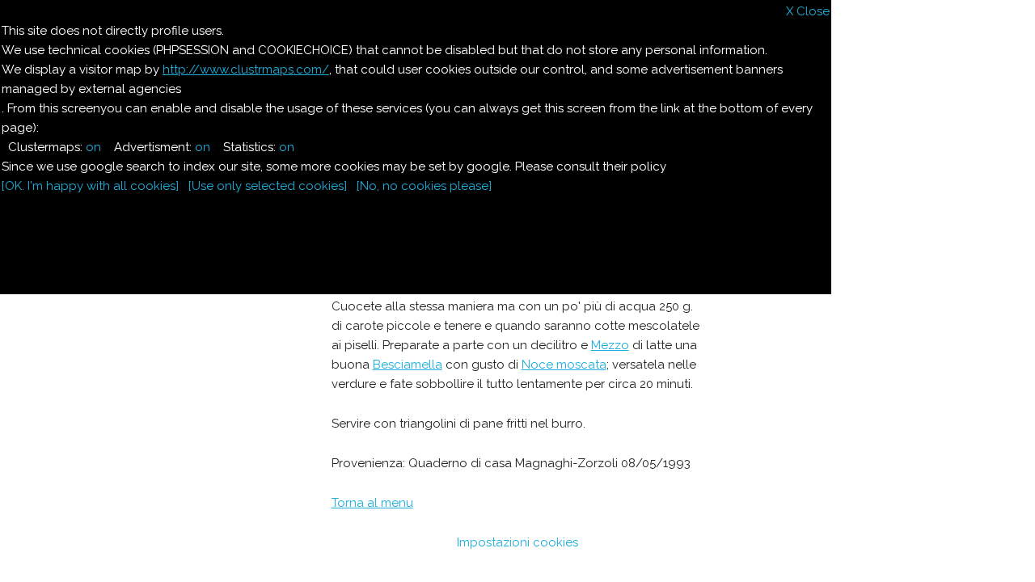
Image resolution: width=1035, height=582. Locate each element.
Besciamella (407, 364)
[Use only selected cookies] (267, 186)
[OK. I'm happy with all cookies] (90, 186)
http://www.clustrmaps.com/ (246, 69)
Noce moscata (564, 364)
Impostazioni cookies (517, 542)
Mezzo (610, 345)
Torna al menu (372, 503)
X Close (808, 11)
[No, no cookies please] (424, 186)
